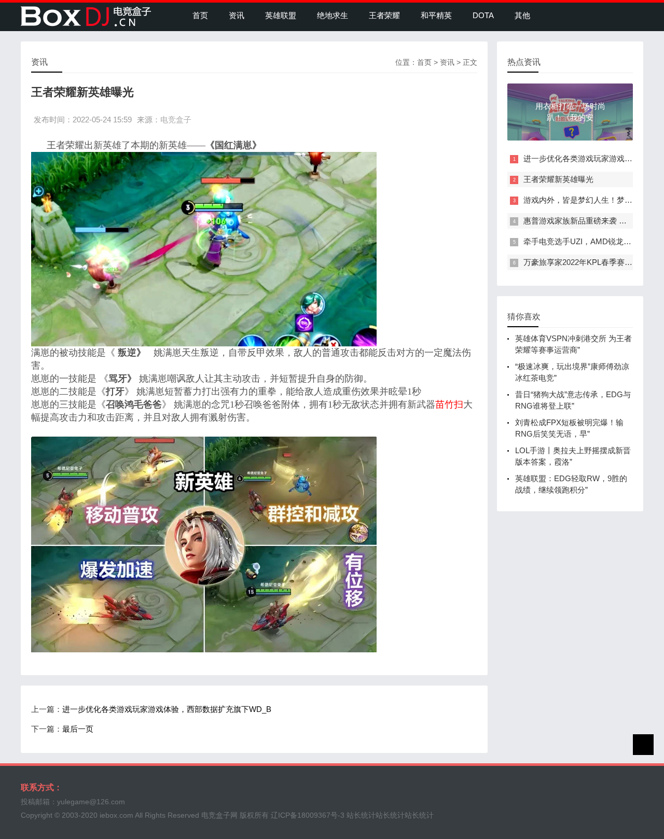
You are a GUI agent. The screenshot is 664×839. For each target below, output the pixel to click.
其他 (522, 15)
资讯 (236, 15)
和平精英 (436, 15)
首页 (200, 15)
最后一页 (77, 728)
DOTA (483, 15)
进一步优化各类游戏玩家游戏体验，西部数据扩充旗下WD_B (166, 709)
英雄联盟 (280, 15)
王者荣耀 (384, 15)
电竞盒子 (175, 119)
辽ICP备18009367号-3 (307, 815)
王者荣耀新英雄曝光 (558, 179)
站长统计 (361, 815)
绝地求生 (332, 15)
